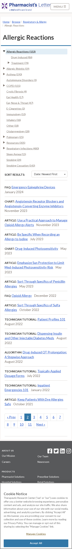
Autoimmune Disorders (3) (21, 80)
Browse (16, 21)
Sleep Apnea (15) (16, 154)
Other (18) (12, 125)
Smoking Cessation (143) (20, 165)
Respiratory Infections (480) (22, 148)
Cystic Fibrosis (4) (16, 91)
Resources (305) (15, 142)
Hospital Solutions (11, 482)
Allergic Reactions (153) (21, 51)
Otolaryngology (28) (18, 131)
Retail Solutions (45, 482)
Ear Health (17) (14, 97)
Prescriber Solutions (48, 476)
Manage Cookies (36, 533)
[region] (36, 516)
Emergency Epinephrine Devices (33, 187)
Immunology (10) (16, 114)
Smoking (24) (13, 159)
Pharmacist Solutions (13, 476)
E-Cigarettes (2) (15, 108)
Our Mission (8, 455)
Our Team (42, 456)
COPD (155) (13, 85)
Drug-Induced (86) (21, 57)
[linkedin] (62, 452)
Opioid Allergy (22, 296)
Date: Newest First (45, 174)
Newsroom (43, 461)
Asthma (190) (14, 74)
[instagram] (68, 452)
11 (30, 424)
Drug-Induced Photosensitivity (36, 249)
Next (40, 424)
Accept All (36, 543)
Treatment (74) (20, 63)
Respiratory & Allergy (35, 21)
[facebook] (49, 452)
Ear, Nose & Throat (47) (19, 102)
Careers (6, 461)
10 (21, 424)
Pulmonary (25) (15, 137)
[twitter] (56, 452)
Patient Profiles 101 (51, 319)
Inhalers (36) (13, 119)
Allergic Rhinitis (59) (17, 68)
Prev (11, 417)
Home (6, 21)
